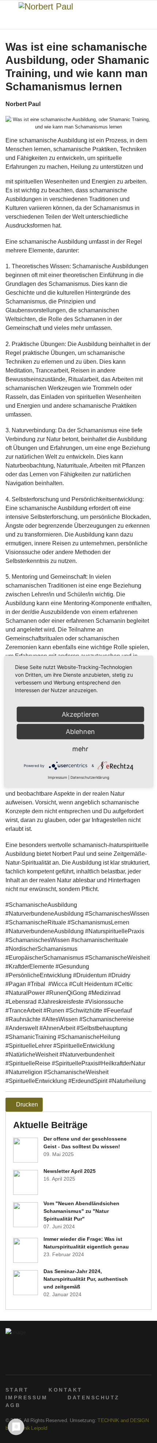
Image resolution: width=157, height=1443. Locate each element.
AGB (12, 1405)
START (16, 1390)
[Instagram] (43, 1361)
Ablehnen (80, 731)
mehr (80, 749)
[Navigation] (8, 15)
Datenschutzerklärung (89, 777)
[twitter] (21, 1361)
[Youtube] (32, 1361)
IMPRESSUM (26, 1397)
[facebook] (9, 1361)
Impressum (57, 777)
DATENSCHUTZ (93, 1397)
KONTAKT (65, 1390)
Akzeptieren (80, 714)
